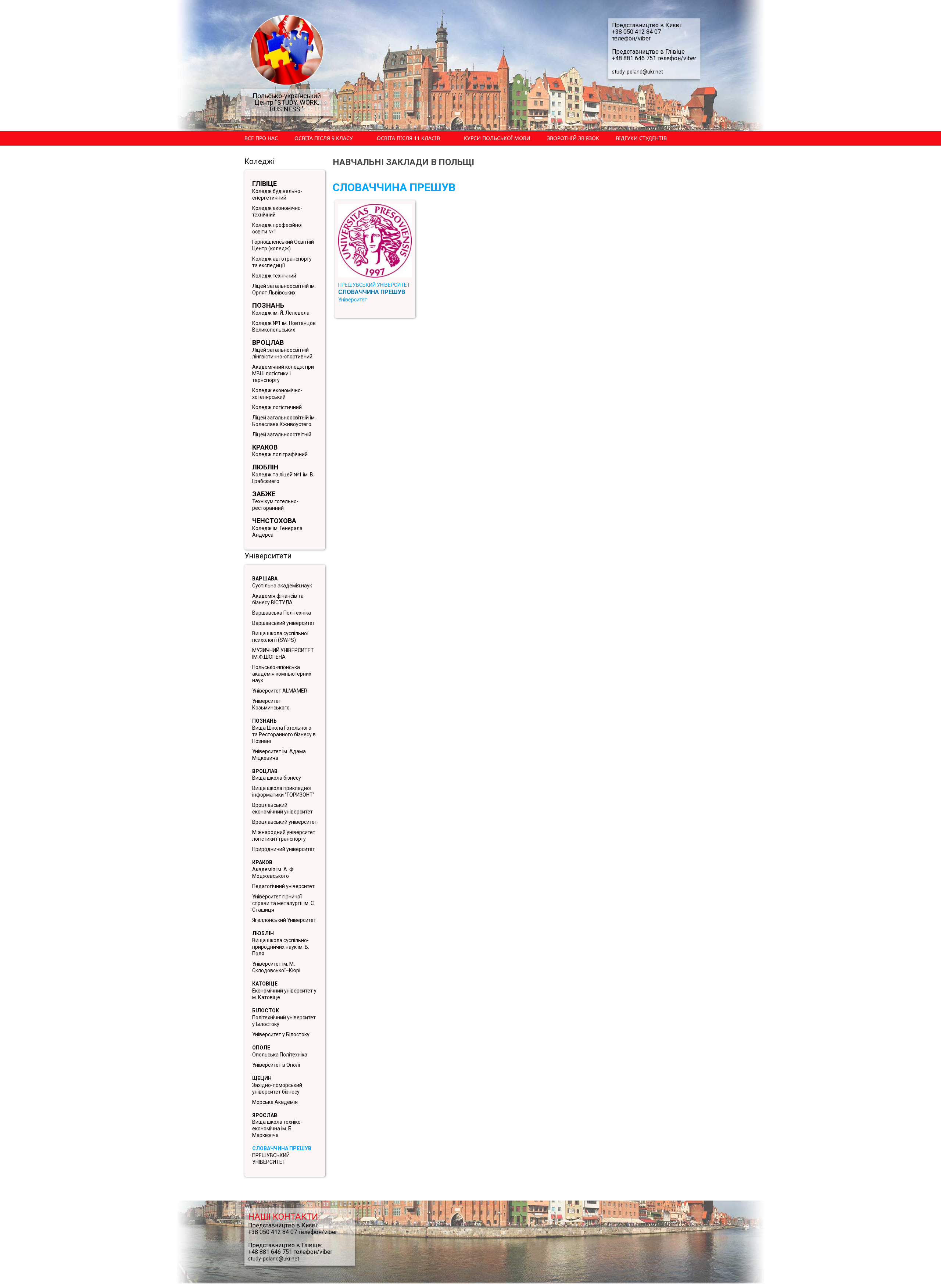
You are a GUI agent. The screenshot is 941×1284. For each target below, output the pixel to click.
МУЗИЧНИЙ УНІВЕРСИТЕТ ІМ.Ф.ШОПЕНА (283, 653)
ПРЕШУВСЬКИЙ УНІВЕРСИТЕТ (271, 1158)
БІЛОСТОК (265, 1010)
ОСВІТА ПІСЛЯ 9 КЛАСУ (323, 138)
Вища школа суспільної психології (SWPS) (280, 636)
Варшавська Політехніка (281, 613)
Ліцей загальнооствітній (281, 434)
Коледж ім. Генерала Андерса (277, 531)
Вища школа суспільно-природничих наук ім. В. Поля (280, 946)
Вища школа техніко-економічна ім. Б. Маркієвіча (277, 1128)
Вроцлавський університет (284, 822)
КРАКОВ (262, 862)
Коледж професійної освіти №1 (277, 228)
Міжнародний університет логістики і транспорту (283, 835)
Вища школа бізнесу (276, 778)
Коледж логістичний (277, 407)
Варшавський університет (283, 623)
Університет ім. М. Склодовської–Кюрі (276, 967)
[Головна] (286, 50)
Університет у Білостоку (281, 1034)
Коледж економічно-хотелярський (277, 393)
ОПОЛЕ (261, 1048)
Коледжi (259, 161)
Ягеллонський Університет (284, 920)
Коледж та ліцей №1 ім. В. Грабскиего (283, 478)
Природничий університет (283, 849)
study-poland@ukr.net (637, 72)
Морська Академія (275, 1102)
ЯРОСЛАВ (264, 1115)
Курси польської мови (497, 138)
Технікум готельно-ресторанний (275, 504)
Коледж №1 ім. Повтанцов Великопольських (284, 326)
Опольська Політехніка (279, 1055)
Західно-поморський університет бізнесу (277, 1088)
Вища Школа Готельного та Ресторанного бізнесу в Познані (284, 734)
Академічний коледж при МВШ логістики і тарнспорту (283, 373)
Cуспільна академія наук (282, 586)
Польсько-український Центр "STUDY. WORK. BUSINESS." (287, 102)
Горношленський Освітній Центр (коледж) (283, 245)
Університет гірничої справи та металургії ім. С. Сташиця (283, 903)
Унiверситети (267, 555)
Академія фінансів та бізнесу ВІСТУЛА (278, 599)
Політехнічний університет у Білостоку (284, 1021)
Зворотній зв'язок (573, 138)
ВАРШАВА (265, 579)
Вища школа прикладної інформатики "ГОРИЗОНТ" (283, 791)
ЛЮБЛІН (263, 933)
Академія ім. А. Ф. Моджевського (273, 872)
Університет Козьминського (271, 704)
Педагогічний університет (283, 886)
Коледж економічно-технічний (277, 211)
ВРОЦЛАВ (265, 771)
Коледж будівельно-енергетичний (277, 194)
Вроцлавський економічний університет (282, 808)
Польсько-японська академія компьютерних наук (281, 673)
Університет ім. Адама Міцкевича (279, 754)
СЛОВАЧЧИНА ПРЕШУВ (281, 1148)
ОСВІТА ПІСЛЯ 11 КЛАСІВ (408, 138)
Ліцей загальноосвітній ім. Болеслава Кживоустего (284, 421)
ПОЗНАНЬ (264, 721)
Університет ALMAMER (279, 691)
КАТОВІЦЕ (265, 984)
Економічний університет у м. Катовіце (284, 994)
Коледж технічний (274, 276)
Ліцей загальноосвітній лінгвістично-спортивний (282, 353)
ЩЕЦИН (262, 1078)
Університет (352, 300)
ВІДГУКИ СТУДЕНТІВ (641, 138)
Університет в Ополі (276, 1065)
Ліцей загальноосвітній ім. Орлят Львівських (284, 289)
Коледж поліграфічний (280, 454)
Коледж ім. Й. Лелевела (281, 313)
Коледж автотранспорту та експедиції (282, 262)
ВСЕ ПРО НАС (261, 138)
